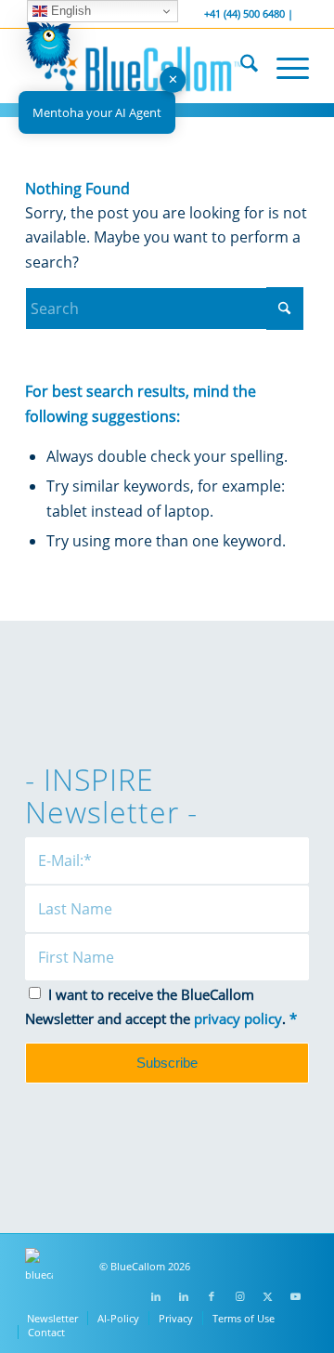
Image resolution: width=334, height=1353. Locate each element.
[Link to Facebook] (211, 1296)
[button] (48, 48)
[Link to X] (267, 1296)
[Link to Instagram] (239, 1296)
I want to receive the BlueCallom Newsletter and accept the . (161, 1006)
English (69, 11)
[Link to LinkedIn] (156, 1296)
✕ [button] (173, 79)
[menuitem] (240, 66)
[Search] (240, 66)
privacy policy (238, 1018)
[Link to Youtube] (295, 1296)
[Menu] (283, 66)
